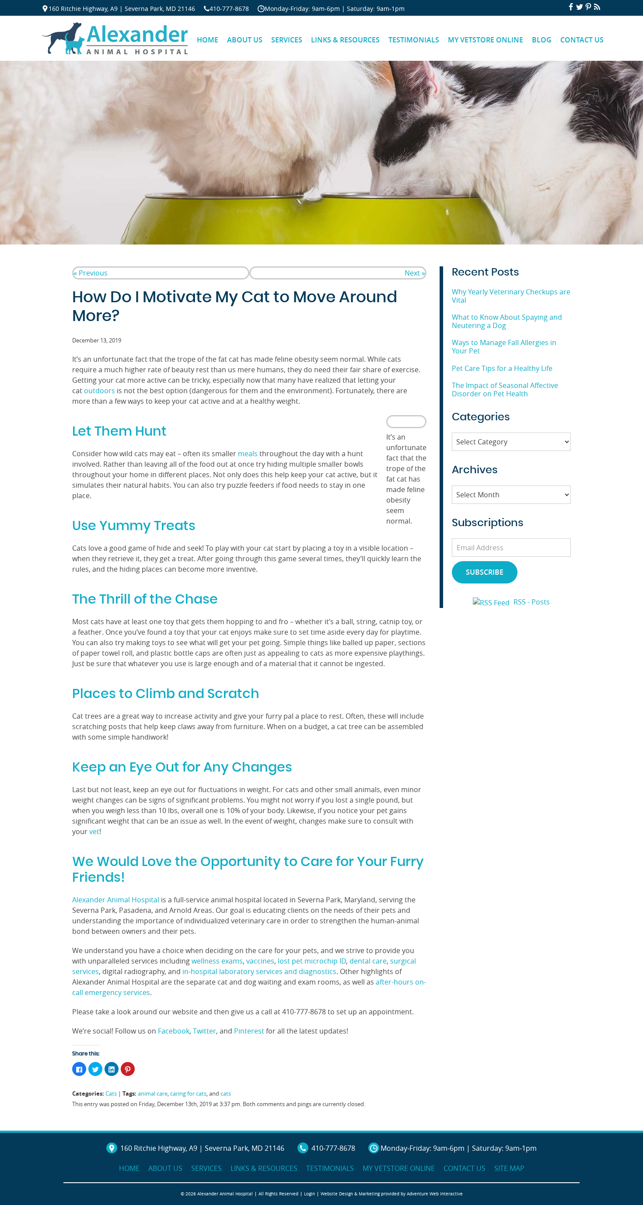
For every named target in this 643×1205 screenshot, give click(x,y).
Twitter (203, 1031)
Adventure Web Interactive (435, 1194)
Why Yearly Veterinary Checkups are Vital (511, 296)
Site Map (509, 1168)
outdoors (99, 390)
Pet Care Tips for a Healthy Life (502, 368)
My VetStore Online (485, 40)
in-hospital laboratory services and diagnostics (258, 971)
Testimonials (413, 40)
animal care (153, 1093)
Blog (542, 40)
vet (94, 831)
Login (309, 1194)
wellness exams (216, 961)
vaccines (259, 961)
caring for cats (188, 1093)
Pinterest (248, 1031)
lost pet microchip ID (311, 961)
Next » (415, 273)
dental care (367, 961)
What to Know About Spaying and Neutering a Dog (507, 321)
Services (286, 40)
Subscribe (484, 572)
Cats (111, 1093)
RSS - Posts (532, 602)
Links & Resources (345, 40)
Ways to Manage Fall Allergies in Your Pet (504, 347)
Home (207, 40)
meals (248, 453)
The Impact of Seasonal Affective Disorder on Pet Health (505, 389)
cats (225, 1093)
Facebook (172, 1031)
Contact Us (582, 40)
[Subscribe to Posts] (492, 602)
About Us (244, 40)
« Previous (90, 273)
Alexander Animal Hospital (115, 900)
